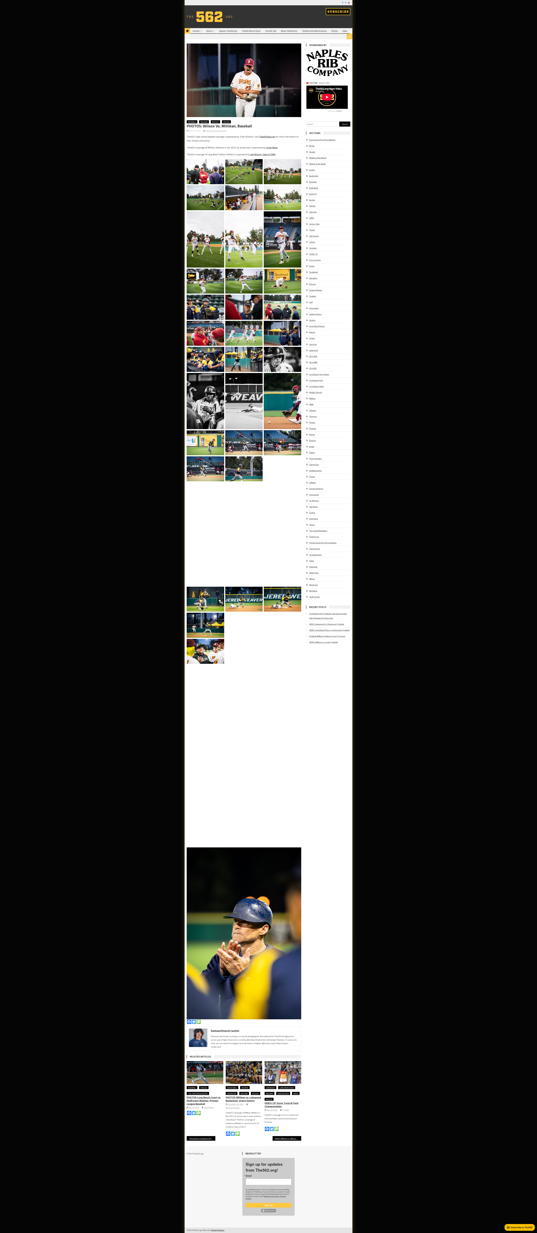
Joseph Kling (208, 1107)
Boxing (312, 199)
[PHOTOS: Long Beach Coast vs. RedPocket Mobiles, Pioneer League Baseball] (205, 1072)
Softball (312, 482)
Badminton (313, 175)
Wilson (226, 121)
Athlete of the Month (317, 157)
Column (312, 242)
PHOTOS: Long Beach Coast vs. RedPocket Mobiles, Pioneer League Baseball (204, 1101)
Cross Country (315, 260)
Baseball (192, 121)
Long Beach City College (319, 374)
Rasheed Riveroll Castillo (216, 130)
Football (312, 296)
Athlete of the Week (317, 163)
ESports (312, 284)
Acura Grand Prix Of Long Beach (322, 139)
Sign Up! (268, 1205)
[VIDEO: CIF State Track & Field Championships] (283, 1072)
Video (344, 30)
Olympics (313, 416)
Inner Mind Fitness (317, 326)
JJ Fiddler (285, 1110)
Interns (245, 1087)
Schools (196, 30)
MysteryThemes (218, 1230)
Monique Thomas (232, 1107)
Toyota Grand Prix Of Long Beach (322, 542)
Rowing (312, 440)
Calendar (313, 211)
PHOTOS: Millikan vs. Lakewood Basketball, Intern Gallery (243, 1099)
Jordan (312, 338)
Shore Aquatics (315, 458)
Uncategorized (315, 554)
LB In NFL (313, 368)
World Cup (313, 584)
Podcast (312, 428)
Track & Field (283, 1093)
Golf (311, 302)
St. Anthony (314, 500)
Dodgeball (313, 272)
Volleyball (313, 566)
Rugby (312, 446)
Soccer (312, 476)
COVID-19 (313, 254)
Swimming (313, 518)
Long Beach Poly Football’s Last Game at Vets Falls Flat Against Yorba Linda (328, 616)
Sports (209, 30)
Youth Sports (314, 596)
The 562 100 (270, 30)
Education (313, 278)
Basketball (232, 1087)
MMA (311, 404)
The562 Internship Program (314, 30)
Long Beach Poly (287, 1087)
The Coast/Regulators (198, 1093)
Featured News (315, 290)
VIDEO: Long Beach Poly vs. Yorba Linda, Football (329, 630)
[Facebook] (189, 1022)
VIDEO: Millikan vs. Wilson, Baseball (288, 1138)
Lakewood (231, 1093)
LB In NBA (313, 362)
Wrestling (313, 590)
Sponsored (314, 494)
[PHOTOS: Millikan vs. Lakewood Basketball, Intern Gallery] (244, 1072)
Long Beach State (316, 386)
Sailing (312, 452)
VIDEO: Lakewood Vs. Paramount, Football (326, 624)
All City (312, 145)
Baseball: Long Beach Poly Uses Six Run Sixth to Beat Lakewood (202, 1138)
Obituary (312, 410)
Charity (312, 230)
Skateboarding (315, 470)
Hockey (312, 320)
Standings (313, 506)
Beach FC (313, 193)
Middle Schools (315, 392)
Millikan (204, 121)
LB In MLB (313, 356)
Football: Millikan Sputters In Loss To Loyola (327, 636)
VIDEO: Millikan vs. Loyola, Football (323, 642)
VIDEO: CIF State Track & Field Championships (281, 1104)
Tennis (312, 524)
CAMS (311, 218)
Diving (311, 266)
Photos (334, 30)
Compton (313, 248)
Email (249, 1176)
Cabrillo (312, 205)
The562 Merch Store (251, 30)
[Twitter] (194, 1022)
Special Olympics (316, 488)
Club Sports (314, 236)
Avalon (312, 169)
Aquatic (312, 151)
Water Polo (313, 572)
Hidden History (315, 314)
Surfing (312, 512)
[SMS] (198, 1022)
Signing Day (314, 464)
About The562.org (289, 30)
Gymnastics (314, 308)
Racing (312, 434)
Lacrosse (313, 344)
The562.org (314, 536)
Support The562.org (228, 30)
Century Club (314, 224)
